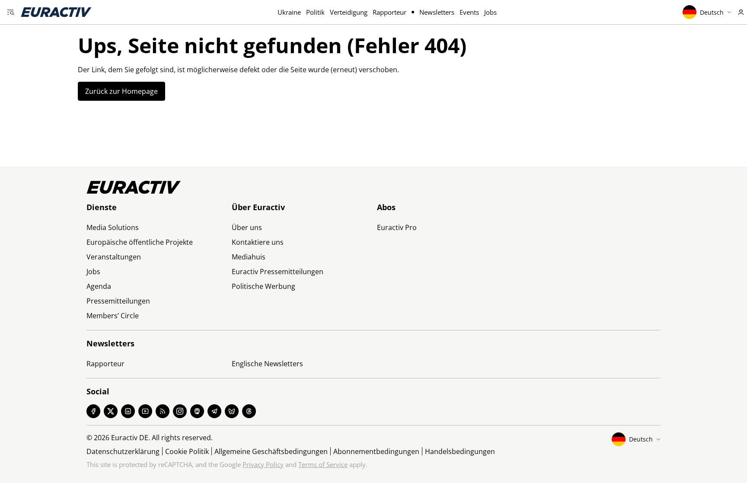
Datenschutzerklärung (123, 451)
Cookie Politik (187, 451)
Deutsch (712, 12)
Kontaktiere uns (258, 242)
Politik (315, 12)
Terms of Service (323, 464)
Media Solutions (112, 227)
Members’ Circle (112, 315)
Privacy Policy (263, 464)
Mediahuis (248, 257)
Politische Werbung (263, 286)
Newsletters (436, 12)
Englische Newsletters (267, 363)
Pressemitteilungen (118, 301)
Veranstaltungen (113, 257)
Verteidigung (348, 12)
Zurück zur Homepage (121, 91)
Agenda (98, 286)
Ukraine (289, 12)
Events (469, 12)
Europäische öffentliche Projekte (139, 242)
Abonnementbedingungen (376, 451)
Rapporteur (389, 12)
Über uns (247, 227)
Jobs (490, 12)
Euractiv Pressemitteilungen (277, 271)
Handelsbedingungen (460, 451)
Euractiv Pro (397, 227)
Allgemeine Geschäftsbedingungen (271, 451)
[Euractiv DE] (56, 12)
